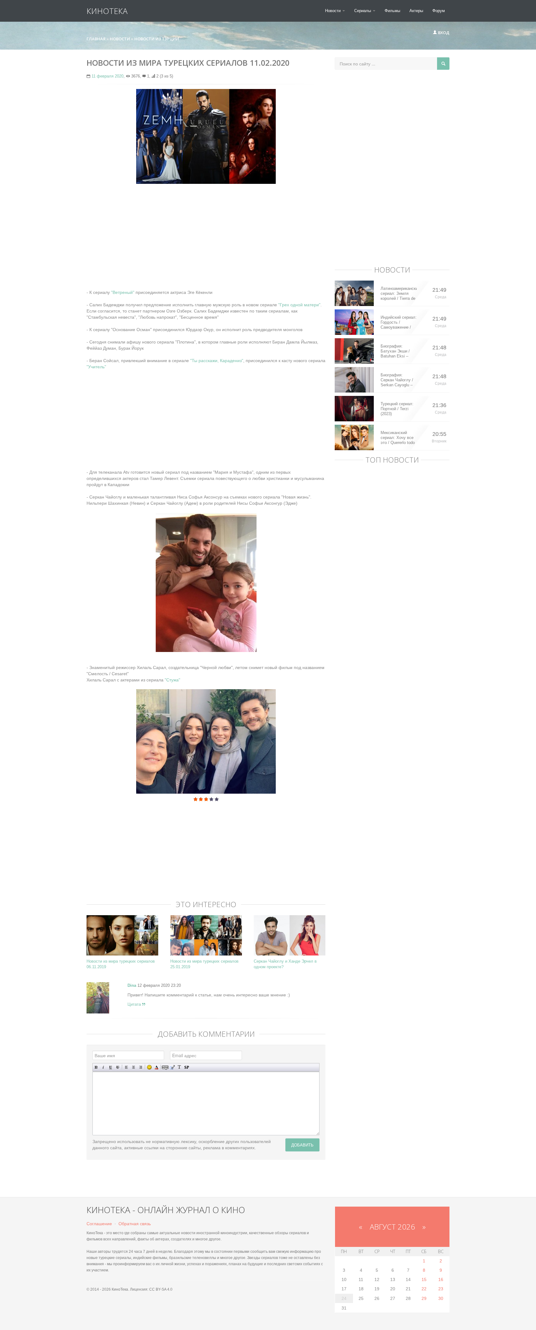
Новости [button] (333, 10)
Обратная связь (134, 1223)
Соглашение (99, 1223)
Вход (443, 32)
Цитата (134, 1004)
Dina (131, 985)
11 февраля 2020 (107, 76)
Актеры (416, 10)
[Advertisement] (206, 233)
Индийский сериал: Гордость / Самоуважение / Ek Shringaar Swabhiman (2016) (399, 322)
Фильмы (392, 10)
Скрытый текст (165, 1067)
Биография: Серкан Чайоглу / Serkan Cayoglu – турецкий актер (397, 380)
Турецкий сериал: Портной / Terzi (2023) (397, 408)
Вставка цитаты (172, 1067)
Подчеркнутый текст (110, 1067)
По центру (133, 1067)
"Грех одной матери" (299, 304)
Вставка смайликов (149, 1067)
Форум (438, 10)
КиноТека (107, 11)
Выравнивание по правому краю (140, 1067)
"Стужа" (171, 679)
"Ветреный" (123, 292)
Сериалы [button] (363, 10)
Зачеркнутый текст (117, 1067)
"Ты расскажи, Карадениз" (216, 360)
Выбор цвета (156, 1067)
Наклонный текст (103, 1067)
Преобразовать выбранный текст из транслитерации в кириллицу (179, 1067)
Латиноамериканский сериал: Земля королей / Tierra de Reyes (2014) (399, 293)
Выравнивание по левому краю (126, 1067)
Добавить (302, 1145)
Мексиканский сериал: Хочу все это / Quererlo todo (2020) (398, 437)
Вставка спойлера (186, 1067)
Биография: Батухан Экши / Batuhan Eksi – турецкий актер (395, 351)
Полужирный (96, 1067)
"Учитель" (96, 366)
